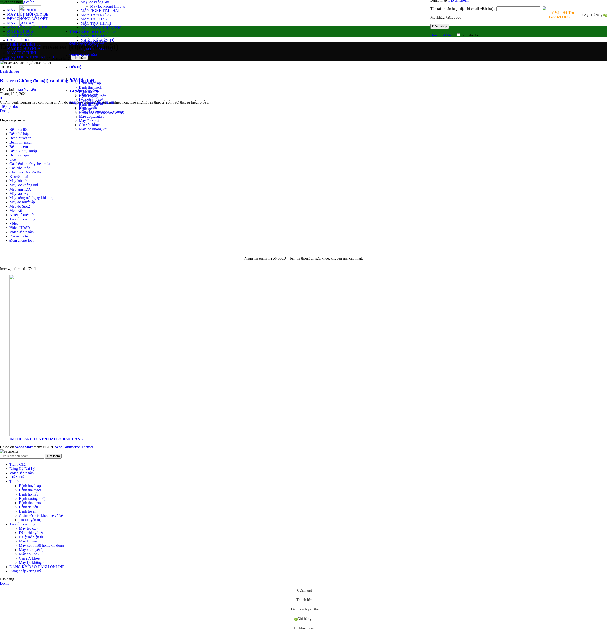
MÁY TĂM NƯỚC (96, 15)
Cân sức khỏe (89, 125)
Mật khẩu (445, 17)
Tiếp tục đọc (9, 107)
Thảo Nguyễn (25, 89)
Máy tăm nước (20, 189)
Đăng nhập (439, 26)
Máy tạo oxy (88, 95)
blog (12, 159)
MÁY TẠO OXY (94, 19)
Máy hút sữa (88, 108)
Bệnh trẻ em (18, 147)
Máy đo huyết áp (91, 116)
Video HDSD (19, 228)
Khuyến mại (18, 176)
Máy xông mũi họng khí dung (101, 112)
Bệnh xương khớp (23, 151)
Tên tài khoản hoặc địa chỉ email (462, 9)
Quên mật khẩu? (442, 35)
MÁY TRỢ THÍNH (96, 23)
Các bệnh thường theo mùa (29, 164)
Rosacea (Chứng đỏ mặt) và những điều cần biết (47, 80)
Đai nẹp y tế (18, 236)
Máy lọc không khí (95, 2)
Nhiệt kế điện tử (21, 215)
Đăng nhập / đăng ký (25, 571)
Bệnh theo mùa (30, 503)
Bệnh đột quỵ (19, 155)
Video (13, 223)
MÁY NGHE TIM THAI (100, 11)
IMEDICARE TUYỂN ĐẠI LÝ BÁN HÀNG (46, 439)
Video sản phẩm (21, 232)
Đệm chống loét (91, 99)
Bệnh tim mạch (90, 87)
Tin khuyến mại (30, 520)
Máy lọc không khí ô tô (107, 6)
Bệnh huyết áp (90, 83)
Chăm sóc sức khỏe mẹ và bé (41, 516)
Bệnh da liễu (9, 71)
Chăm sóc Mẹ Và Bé (25, 172)
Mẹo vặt (15, 211)
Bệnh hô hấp (19, 134)
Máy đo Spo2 (89, 120)
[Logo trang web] (30, 25)
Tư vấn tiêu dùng (22, 219)
